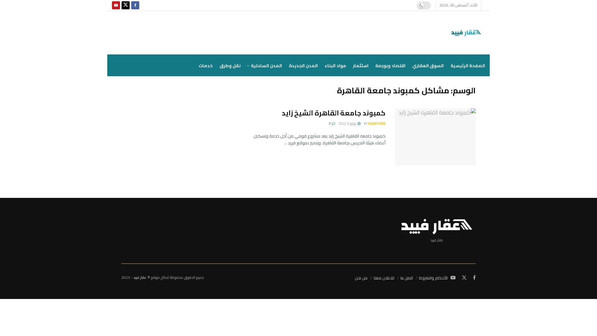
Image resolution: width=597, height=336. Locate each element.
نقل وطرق (230, 66)
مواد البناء (335, 66)
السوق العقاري (428, 66)
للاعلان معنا (384, 278)
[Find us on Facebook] (135, 5)
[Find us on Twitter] (126, 5)
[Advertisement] (175, 129)
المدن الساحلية (266, 66)
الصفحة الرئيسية (468, 66)
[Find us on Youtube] (116, 5)
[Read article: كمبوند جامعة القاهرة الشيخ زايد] (435, 137)
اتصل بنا (406, 278)
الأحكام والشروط (433, 278)
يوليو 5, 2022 (348, 123)
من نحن (361, 278)
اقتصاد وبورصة (390, 66)
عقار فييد (139, 277)
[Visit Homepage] (467, 32)
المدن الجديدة (303, 66)
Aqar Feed (377, 123)
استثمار (360, 66)
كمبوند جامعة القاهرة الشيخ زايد (334, 112)
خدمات (206, 66)
